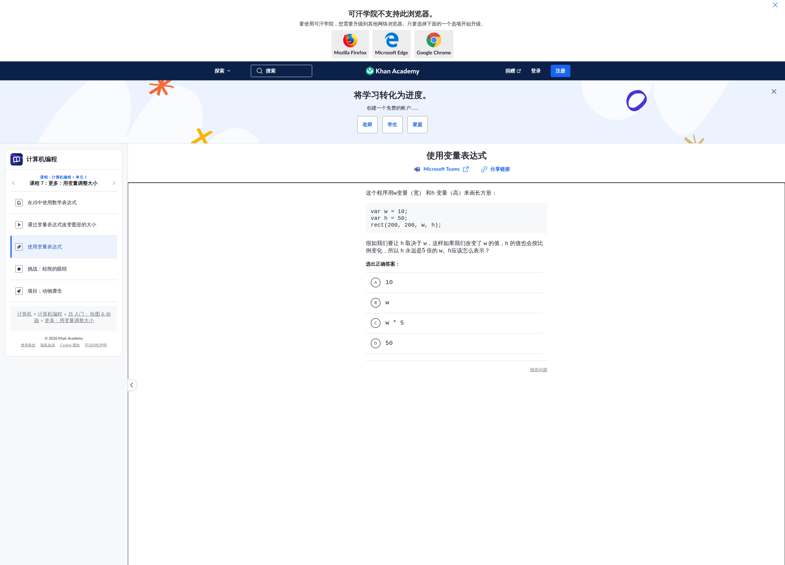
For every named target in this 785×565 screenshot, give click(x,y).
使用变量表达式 (45, 246)
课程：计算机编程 (55, 177)
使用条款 (28, 345)
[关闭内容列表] (132, 385)
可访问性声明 (96, 345)
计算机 (24, 314)
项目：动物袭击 (45, 291)
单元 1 (81, 177)
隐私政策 (47, 345)
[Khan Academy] (392, 71)
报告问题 (538, 370)
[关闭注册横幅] (774, 91)
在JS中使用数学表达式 (52, 202)
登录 (536, 70)
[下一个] (113, 183)
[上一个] (13, 183)
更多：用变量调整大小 (69, 320)
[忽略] (775, 5)
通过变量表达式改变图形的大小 (62, 224)
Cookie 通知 (70, 345)
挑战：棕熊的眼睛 (47, 269)
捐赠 (510, 70)
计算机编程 (50, 314)
